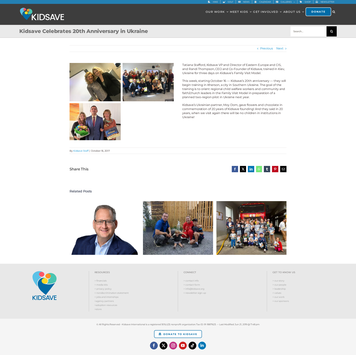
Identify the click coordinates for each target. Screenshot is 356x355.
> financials (101, 280)
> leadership (279, 288)
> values (277, 292)
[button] (333, 11)
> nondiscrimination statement (112, 292)
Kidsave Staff (80, 150)
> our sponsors (281, 301)
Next (280, 48)
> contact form (192, 284)
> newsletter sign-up (195, 292)
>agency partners (104, 301)
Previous (266, 48)
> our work (278, 297)
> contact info (191, 280)
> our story (278, 280)
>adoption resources (106, 305)
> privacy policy (103, 288)
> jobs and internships (106, 297)
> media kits (101, 284)
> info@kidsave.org (194, 288)
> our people (279, 284)
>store (98, 309)
